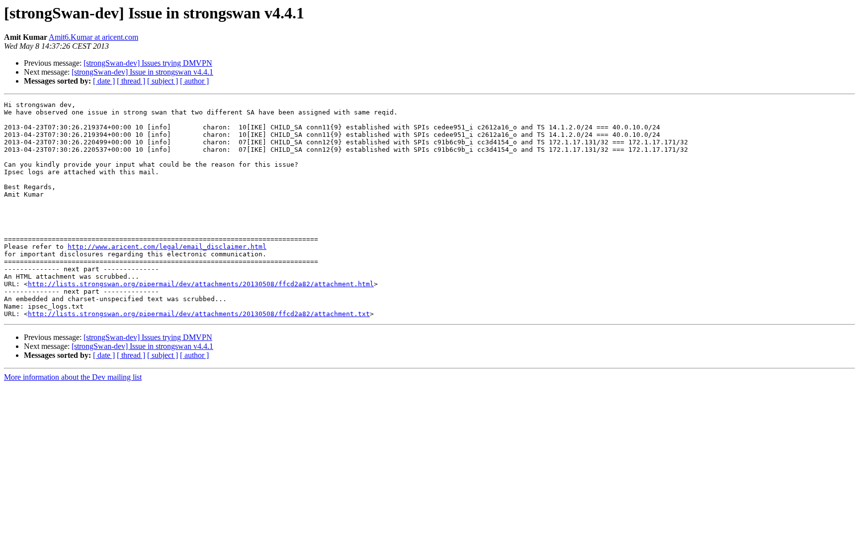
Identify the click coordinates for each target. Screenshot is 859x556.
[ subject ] (162, 81)
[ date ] (104, 81)
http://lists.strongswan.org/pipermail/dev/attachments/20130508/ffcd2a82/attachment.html (201, 284)
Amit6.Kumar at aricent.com (93, 37)
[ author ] (194, 81)
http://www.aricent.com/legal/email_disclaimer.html (167, 246)
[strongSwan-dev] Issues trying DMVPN (148, 63)
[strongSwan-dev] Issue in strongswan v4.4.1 (142, 72)
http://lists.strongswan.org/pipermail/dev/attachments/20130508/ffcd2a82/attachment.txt (199, 314)
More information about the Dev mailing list (73, 377)
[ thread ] (131, 81)
